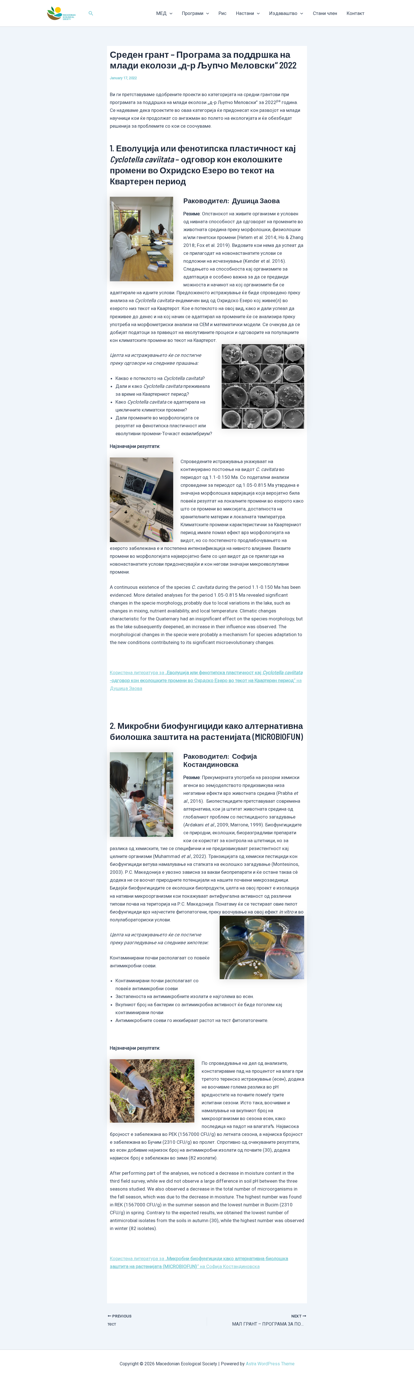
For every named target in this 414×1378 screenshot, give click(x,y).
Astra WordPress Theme (270, 1363)
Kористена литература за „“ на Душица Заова (206, 680)
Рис (222, 13)
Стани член (325, 13)
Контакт (355, 13)
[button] (91, 13)
